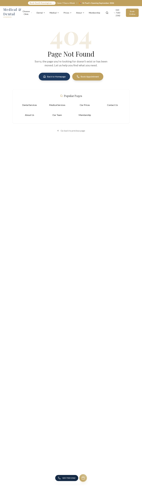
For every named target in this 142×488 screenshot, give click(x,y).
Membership (94, 13)
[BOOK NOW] (83, 478)
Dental (40, 13)
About (79, 13)
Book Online (132, 12)
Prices (66, 13)
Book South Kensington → (42, 3)
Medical (53, 13)
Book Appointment (90, 76)
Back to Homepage (56, 76)
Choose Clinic (26, 12)
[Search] (107, 12)
